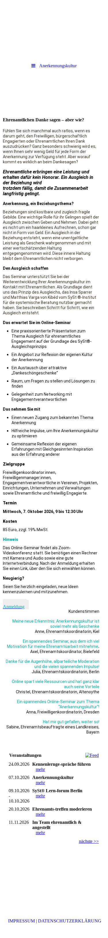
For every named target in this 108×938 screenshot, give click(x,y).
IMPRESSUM (21, 920)
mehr (40, 769)
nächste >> (89, 841)
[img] (54, 16)
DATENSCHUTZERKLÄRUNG (69, 920)
